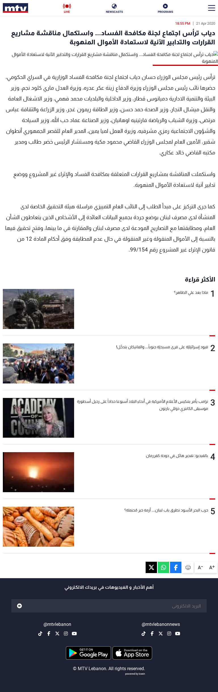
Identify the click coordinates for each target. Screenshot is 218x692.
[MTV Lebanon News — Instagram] (169, 633)
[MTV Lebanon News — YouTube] (177, 633)
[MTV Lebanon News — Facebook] (152, 633)
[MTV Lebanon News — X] (160, 633)
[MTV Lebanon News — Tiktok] (143, 633)
